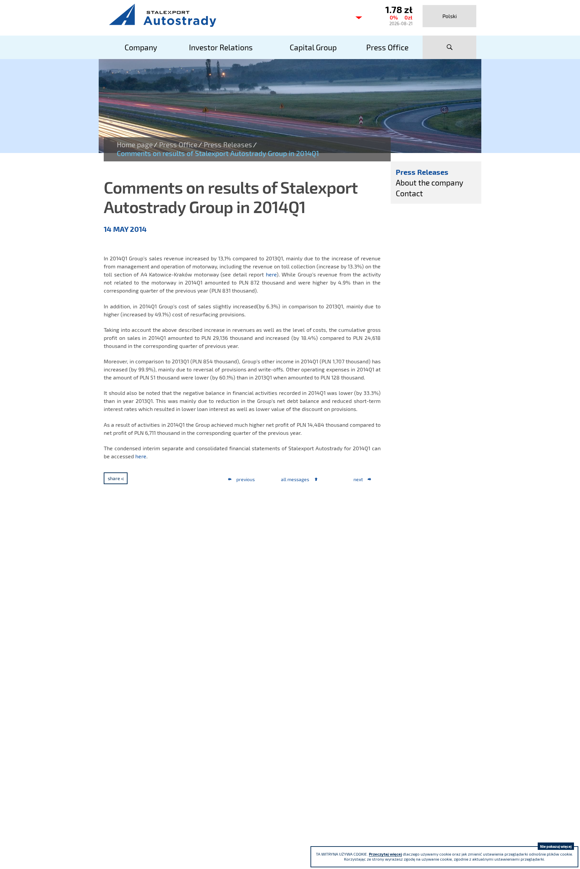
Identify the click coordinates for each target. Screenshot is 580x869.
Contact (409, 193)
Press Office (178, 145)
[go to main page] (226, 15)
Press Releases (228, 145)
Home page (135, 145)
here (271, 274)
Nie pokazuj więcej (556, 846)
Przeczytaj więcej (385, 854)
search (449, 47)
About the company (429, 182)
